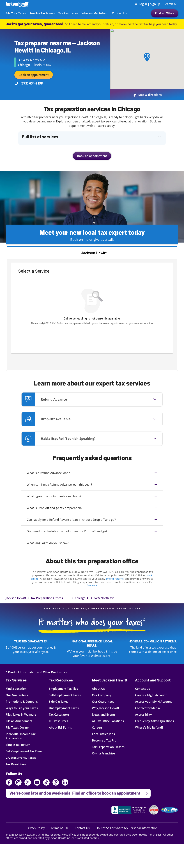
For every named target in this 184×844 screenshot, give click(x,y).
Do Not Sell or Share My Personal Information (127, 828)
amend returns (114, 578)
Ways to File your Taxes (22, 708)
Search (168, 4)
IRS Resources (58, 721)
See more (92, 585)
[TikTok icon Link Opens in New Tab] (46, 783)
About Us (98, 688)
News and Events (104, 714)
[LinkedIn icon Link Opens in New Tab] (65, 784)
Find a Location (19, 688)
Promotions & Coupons (22, 701)
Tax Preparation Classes (108, 747)
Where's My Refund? (149, 727)
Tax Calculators (59, 714)
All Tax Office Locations (108, 721)
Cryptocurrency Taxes (21, 758)
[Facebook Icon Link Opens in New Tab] (9, 783)
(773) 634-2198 (32, 83)
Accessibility (143, 714)
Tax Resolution (19, 764)
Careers (97, 727)
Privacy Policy (35, 828)
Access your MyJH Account (153, 701)
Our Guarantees (19, 695)
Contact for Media (147, 708)
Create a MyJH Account (151, 695)
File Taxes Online (19, 727)
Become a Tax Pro (104, 740)
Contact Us (119, 13)
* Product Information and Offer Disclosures (36, 672)
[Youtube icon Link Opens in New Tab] (37, 783)
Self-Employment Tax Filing (24, 751)
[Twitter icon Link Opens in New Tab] (27, 783)
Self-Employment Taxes (65, 695)
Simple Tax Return (19, 745)
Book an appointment (34, 75)
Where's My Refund (95, 13)
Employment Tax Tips (63, 688)
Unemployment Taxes (64, 708)
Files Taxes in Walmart (21, 714)
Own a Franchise (103, 753)
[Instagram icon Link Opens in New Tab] (18, 783)
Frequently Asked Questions (154, 721)
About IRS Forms (60, 727)
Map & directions (147, 95)
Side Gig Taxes (58, 701)
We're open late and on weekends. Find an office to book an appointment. (74, 792)
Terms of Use (60, 828)
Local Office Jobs (103, 734)
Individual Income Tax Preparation (21, 736)
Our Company (101, 695)
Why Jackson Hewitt (105, 708)
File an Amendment (19, 721)
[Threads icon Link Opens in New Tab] (55, 783)
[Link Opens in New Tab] (129, 810)
